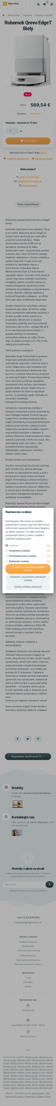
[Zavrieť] (49, 512)
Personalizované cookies (22, 556)
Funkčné (13, 545)
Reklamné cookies (19, 561)
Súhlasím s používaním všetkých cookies (28, 569)
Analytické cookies (19, 550)
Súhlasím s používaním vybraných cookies (28, 578)
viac (48, 545)
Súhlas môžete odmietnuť (28, 586)
